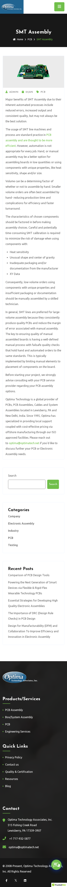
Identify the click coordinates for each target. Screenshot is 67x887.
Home (20, 39)
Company (14, 516)
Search (12, 475)
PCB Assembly (14, 709)
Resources (11, 778)
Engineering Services (17, 731)
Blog (8, 786)
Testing (13, 545)
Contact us (12, 764)
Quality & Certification (19, 771)
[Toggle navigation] (59, 6)
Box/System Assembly (19, 717)
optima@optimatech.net (24, 443)
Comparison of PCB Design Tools (28, 575)
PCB (30, 39)
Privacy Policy (13, 757)
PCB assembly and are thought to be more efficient (28, 140)
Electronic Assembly (21, 523)
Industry (13, 530)
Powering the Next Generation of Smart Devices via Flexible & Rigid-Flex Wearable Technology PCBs (32, 588)
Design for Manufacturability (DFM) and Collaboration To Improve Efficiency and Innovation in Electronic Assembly (33, 631)
